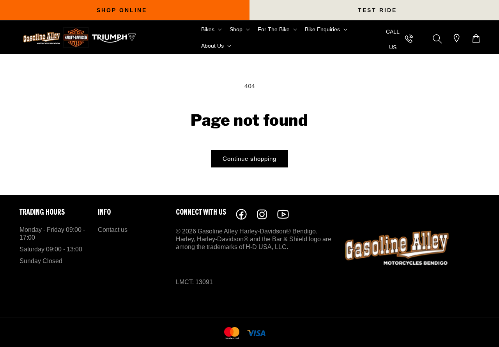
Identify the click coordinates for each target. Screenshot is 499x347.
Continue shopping (249, 158)
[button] (210, 29)
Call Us (393, 39)
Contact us (112, 229)
